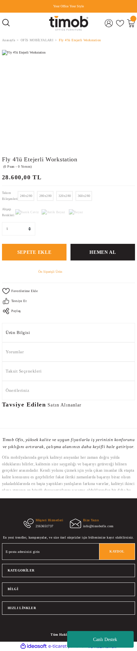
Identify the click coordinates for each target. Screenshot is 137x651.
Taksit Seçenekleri (24, 371)
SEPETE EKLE (34, 252)
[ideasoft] (33, 646)
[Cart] (131, 23)
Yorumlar (15, 352)
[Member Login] (109, 23)
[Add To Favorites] (68, 291)
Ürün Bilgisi (18, 332)
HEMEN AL (102, 252)
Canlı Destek (105, 639)
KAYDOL (116, 551)
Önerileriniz (17, 390)
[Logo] (68, 23)
